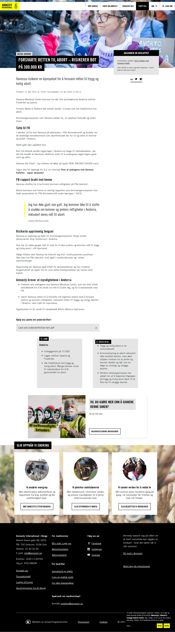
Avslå (160, 625)
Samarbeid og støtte (62, 571)
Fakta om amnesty (110, 6)
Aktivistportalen (60, 549)
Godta (167, 625)
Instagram (97, 549)
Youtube (96, 554)
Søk (153, 6)
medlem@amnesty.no (72, 603)
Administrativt (59, 554)
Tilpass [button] (128, 626)
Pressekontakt (23, 576)
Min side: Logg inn (61, 543)
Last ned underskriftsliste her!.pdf (36, 327)
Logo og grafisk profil (62, 577)
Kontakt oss (22, 570)
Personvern (83, 621)
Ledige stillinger (24, 582)
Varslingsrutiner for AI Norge (31, 588)
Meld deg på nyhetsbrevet (136, 566)
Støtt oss (142, 6)
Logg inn (168, 6)
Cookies (104, 621)
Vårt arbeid (93, 6)
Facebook (96, 543)
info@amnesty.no (33, 553)
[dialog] (149, 620)
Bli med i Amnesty (132, 553)
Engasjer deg (128, 6)
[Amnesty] (10, 5)
